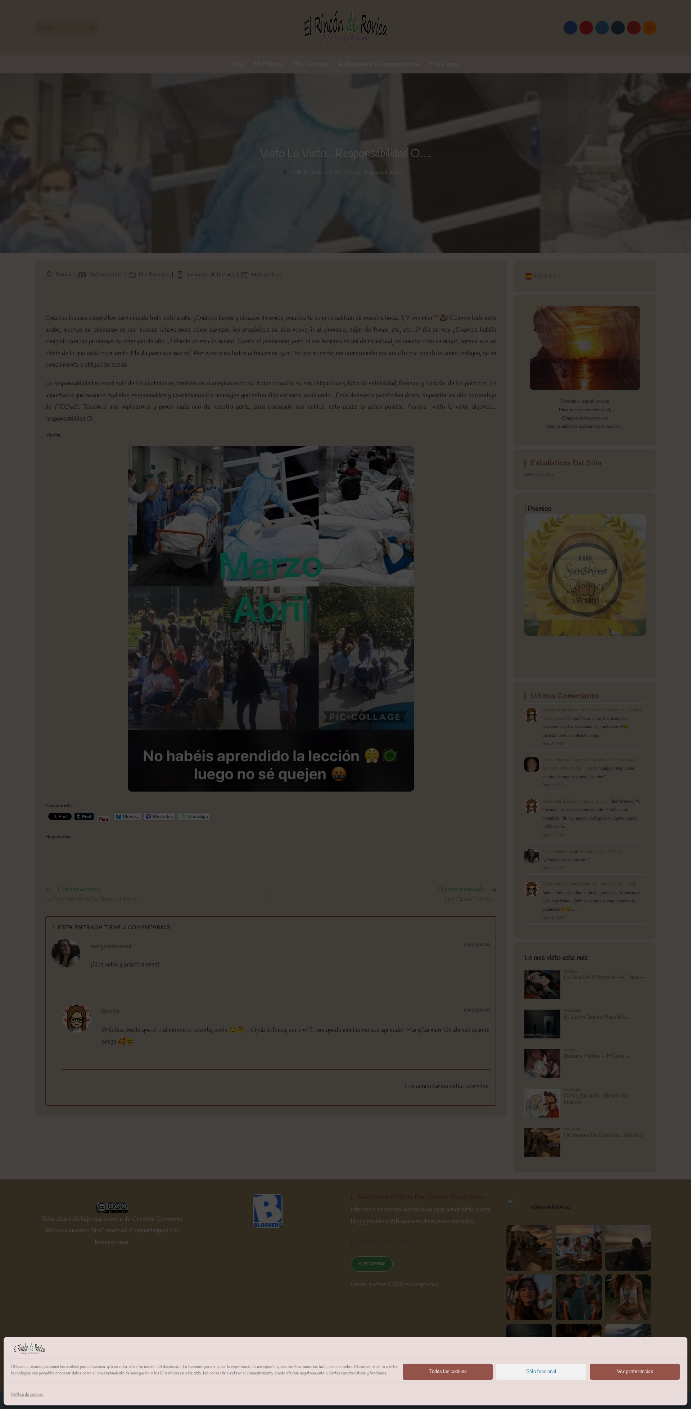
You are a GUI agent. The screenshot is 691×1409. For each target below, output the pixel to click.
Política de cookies (27, 1394)
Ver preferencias (635, 1371)
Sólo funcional (541, 1371)
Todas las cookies (448, 1371)
